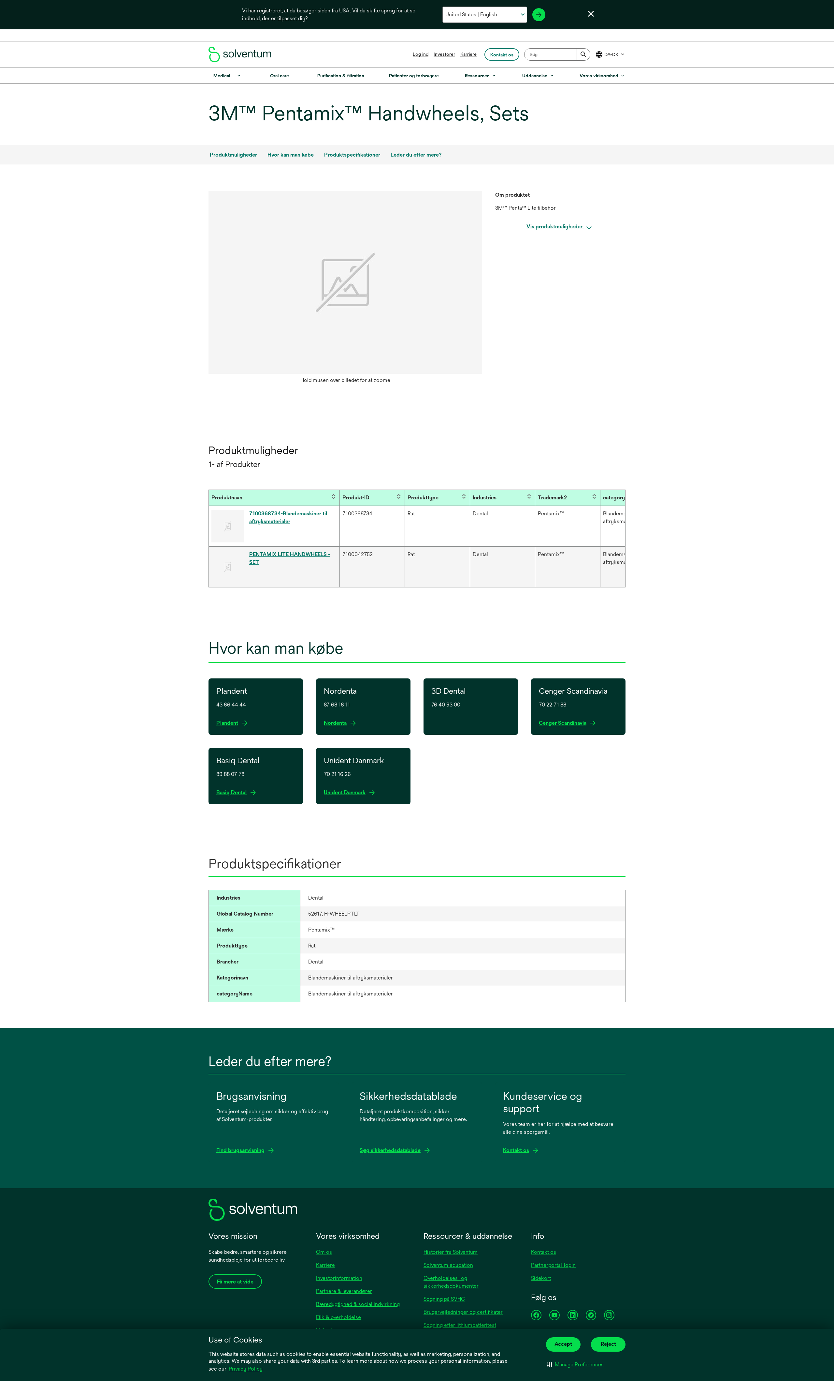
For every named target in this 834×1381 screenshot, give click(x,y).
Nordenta (337, 723)
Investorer (444, 54)
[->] (538, 14)
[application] (345, 282)
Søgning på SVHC (444, 1299)
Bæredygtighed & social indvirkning (358, 1304)
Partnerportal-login (553, 1265)
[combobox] (557, 54)
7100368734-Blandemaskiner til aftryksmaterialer (288, 517)
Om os (324, 1252)
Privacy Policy (246, 1369)
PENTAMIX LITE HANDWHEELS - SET (289, 558)
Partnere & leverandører (344, 1291)
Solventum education (448, 1265)
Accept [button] (563, 1344)
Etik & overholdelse (338, 1317)
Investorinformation (339, 1278)
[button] (575, 1364)
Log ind (420, 54)
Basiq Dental (231, 792)
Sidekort (541, 1278)
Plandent (229, 723)
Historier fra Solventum (451, 1252)
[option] (345, 289)
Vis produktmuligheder (555, 226)
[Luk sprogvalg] (591, 13)
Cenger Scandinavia (564, 723)
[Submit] (583, 54)
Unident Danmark (346, 793)
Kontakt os (543, 1252)
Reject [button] (608, 1344)
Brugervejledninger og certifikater (463, 1312)
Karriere (468, 54)
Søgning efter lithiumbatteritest (460, 1325)
